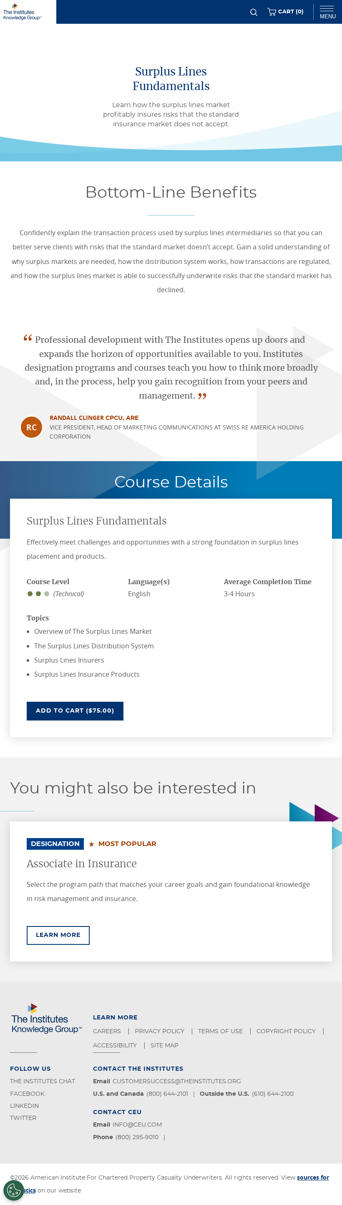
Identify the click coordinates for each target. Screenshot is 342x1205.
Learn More (63, 935)
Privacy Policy (160, 1031)
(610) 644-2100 (273, 1094)
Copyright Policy (286, 1031)
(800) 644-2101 (167, 1094)
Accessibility (115, 1046)
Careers (108, 1031)
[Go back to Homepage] (28, 12)
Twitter (23, 1118)
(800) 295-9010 (137, 1137)
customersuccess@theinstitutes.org (177, 1081)
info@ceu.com (137, 1125)
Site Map (165, 1046)
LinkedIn (24, 1106)
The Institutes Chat (42, 1081)
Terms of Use (221, 1031)
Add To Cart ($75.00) (79, 711)
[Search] (253, 12)
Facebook (27, 1094)
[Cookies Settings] (13, 1190)
